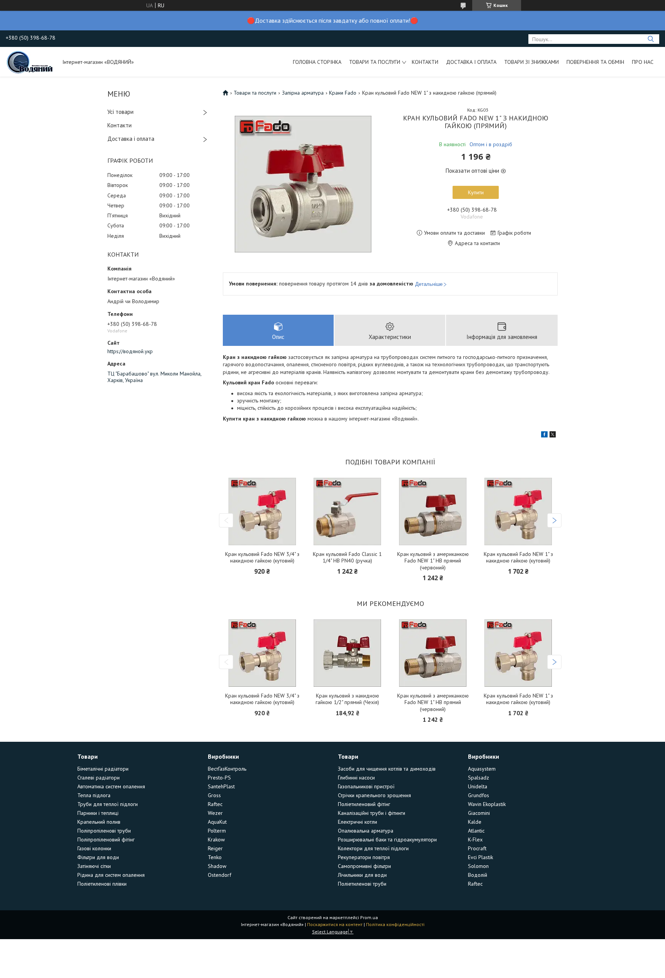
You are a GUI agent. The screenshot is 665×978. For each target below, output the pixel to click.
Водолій (477, 874)
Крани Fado (342, 92)
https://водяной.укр (130, 351)
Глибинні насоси (356, 777)
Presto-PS (219, 777)
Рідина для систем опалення (111, 874)
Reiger (215, 848)
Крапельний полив (98, 821)
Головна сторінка (317, 61)
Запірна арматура (303, 92)
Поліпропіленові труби (104, 830)
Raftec (215, 804)
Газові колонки (94, 848)
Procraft (477, 848)
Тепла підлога (93, 795)
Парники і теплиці (98, 812)
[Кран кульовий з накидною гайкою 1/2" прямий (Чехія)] (347, 653)
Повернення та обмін (595, 61)
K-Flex (475, 839)
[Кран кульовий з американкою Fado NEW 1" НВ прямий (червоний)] (433, 511)
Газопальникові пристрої (366, 786)
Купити (476, 192)
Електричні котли (357, 821)
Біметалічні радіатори (103, 768)
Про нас (642, 61)
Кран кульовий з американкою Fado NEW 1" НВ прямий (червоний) (433, 561)
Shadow (217, 866)
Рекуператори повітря (364, 857)
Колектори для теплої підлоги (373, 848)
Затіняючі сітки (94, 866)
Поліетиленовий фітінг (364, 804)
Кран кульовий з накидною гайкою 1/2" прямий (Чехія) (347, 699)
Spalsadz (478, 777)
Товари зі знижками (531, 61)
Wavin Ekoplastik (487, 804)
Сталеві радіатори (98, 777)
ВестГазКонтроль (227, 768)
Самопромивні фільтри (364, 866)
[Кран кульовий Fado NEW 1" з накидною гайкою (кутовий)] (518, 511)
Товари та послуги (374, 61)
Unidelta (477, 786)
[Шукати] (650, 39)
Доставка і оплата (471, 61)
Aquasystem (482, 768)
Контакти (425, 61)
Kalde (474, 821)
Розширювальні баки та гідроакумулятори (387, 839)
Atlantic (476, 830)
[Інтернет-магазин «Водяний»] (30, 61)
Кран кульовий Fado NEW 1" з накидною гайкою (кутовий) (518, 557)
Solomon (478, 866)
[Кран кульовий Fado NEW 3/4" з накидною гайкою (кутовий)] (262, 511)
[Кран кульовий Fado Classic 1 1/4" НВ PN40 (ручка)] (347, 511)
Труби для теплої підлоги (107, 804)
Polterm (217, 830)
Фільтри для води (98, 857)
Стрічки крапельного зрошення (374, 795)
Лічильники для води (362, 874)
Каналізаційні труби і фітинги (371, 812)
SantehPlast (221, 786)
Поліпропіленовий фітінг (106, 839)
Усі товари (120, 111)
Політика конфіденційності (395, 924)
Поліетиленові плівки (102, 883)
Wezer (215, 812)
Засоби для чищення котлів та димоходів (387, 768)
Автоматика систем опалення (111, 786)
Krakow (216, 839)
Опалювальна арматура (365, 830)
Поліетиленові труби (362, 883)
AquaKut (217, 821)
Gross (214, 795)
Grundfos (478, 795)
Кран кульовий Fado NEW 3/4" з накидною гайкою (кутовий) (262, 557)
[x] (553, 435)
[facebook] (544, 435)
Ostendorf (219, 874)
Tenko (215, 857)
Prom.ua (369, 917)
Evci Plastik (480, 857)
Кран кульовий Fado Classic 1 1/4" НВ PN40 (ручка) (347, 557)
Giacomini (479, 812)
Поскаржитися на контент (335, 924)
